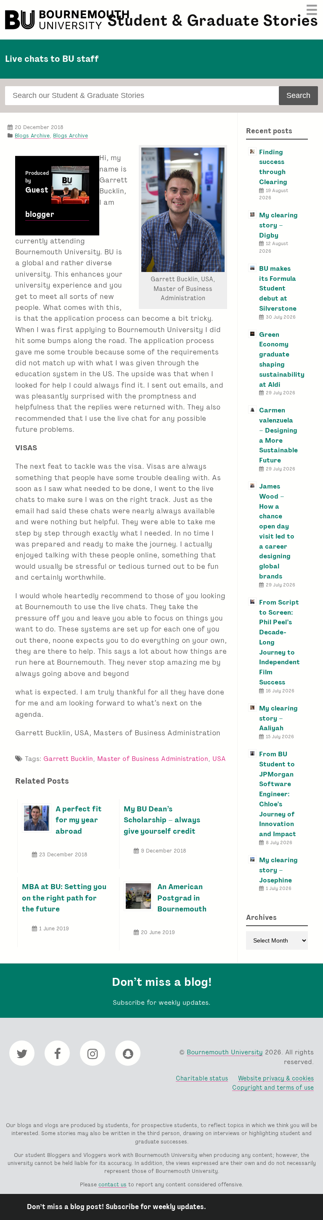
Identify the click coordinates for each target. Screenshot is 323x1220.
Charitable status (202, 1078)
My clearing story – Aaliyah (278, 718)
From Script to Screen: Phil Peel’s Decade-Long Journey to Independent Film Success (279, 642)
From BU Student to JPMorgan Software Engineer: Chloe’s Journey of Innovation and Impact (277, 794)
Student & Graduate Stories (212, 20)
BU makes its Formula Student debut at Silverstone (278, 288)
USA (219, 758)
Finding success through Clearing (273, 167)
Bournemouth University (68, 19)
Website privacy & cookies (276, 1078)
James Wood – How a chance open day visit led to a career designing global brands (276, 531)
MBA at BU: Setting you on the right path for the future (64, 898)
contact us (112, 1184)
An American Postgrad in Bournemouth (182, 898)
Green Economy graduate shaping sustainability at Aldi (281, 359)
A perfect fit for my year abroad (79, 820)
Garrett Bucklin (68, 758)
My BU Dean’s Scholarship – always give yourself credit (162, 820)
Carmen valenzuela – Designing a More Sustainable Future (278, 435)
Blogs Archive (32, 135)
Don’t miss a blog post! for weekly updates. (116, 1206)
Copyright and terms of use (273, 1087)
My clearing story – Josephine (278, 870)
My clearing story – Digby (278, 225)
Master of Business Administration (152, 758)
